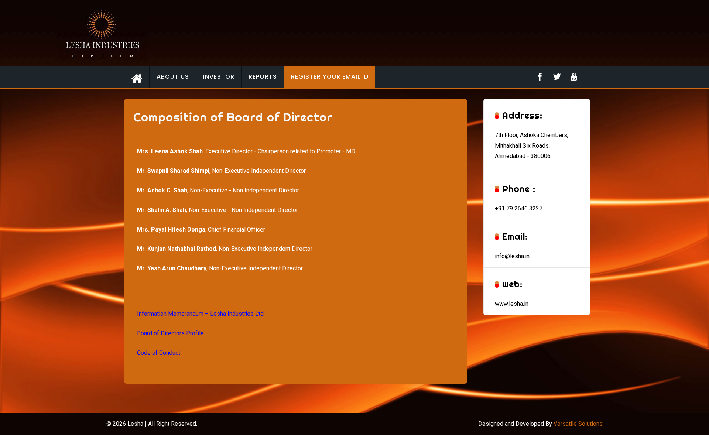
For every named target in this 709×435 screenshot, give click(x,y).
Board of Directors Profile (170, 333)
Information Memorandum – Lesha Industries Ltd (200, 313)
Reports (263, 76)
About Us (173, 76)
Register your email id (330, 76)
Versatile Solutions (578, 423)
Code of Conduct (158, 352)
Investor (218, 76)
